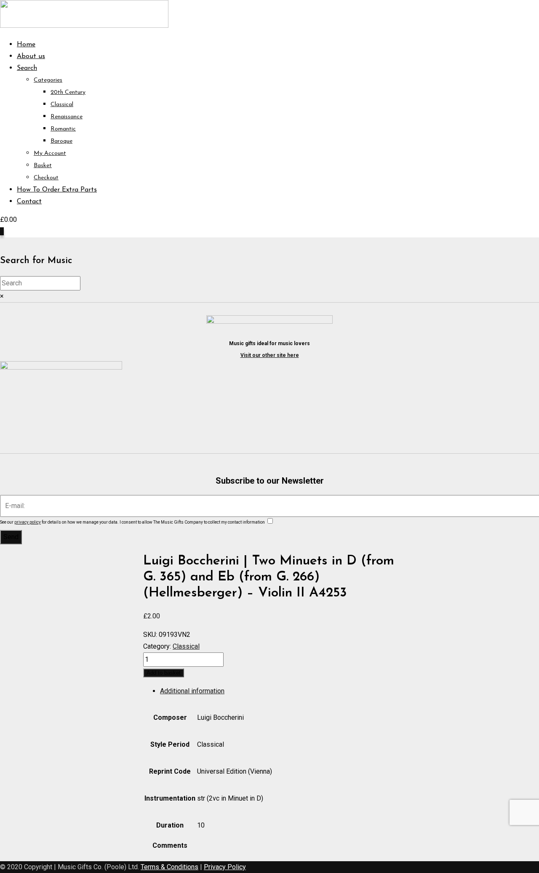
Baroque (61, 141)
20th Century (68, 92)
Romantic (63, 129)
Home (26, 44)
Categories (48, 80)
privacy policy (27, 522)
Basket (43, 165)
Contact (29, 201)
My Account (50, 153)
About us (31, 56)
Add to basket (164, 673)
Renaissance (67, 117)
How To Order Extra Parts (57, 189)
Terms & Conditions (169, 867)
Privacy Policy (225, 867)
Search (27, 68)
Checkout (46, 178)
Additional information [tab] (192, 691)
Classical (62, 104)
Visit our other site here (269, 355)
